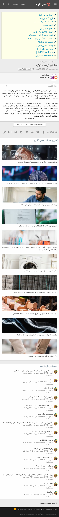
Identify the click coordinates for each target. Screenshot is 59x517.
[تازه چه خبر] (8, 4)
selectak (52, 69)
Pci (51, 379)
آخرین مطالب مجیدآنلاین (45, 140)
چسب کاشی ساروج (44, 45)
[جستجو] (3, 4)
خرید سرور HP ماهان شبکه (41, 35)
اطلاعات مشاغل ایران (43, 52)
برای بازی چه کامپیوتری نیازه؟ (42, 431)
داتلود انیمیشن (46, 28)
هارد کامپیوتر (48, 483)
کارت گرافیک (48, 388)
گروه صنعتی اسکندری (43, 22)
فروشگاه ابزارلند (46, 18)
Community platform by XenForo (38, 514)
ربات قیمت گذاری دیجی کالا (40, 39)
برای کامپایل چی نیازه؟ (45, 457)
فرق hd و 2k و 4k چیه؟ (44, 466)
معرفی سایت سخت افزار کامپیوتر (41, 396)
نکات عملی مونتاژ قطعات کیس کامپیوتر (39, 405)
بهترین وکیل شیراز (45, 49)
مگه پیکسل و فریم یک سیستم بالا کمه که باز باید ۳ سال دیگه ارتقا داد (28, 422)
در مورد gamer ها (46, 440)
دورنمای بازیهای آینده (45, 414)
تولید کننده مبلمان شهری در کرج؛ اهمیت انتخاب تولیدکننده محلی (35, 313)
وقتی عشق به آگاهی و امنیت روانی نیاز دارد (42, 356)
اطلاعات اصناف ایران (44, 55)
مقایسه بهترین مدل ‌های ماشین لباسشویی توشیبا (40, 271)
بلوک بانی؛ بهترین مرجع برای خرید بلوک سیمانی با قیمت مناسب (35, 292)
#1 (2, 86)
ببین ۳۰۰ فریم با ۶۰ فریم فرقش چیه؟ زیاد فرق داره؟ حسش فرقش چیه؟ (27, 474)
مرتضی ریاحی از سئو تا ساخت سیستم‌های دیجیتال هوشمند (37, 162)
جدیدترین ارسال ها (48, 366)
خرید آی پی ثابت (45, 15)
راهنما (30, 509)
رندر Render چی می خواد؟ (43, 448)
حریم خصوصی (39, 509)
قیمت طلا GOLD (45, 42)
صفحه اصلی (22, 509)
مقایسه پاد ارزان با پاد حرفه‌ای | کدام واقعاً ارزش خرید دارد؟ (37, 335)
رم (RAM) (49, 492)
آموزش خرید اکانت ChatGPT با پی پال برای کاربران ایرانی (38, 226)
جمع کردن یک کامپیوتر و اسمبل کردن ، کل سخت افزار (33, 371)
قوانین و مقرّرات (51, 509)
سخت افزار (49, 375)
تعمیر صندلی (47, 25)
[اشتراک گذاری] (6, 86)
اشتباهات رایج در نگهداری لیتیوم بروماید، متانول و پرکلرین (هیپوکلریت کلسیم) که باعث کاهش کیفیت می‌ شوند (29, 248)
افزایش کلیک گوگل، (25, 69)
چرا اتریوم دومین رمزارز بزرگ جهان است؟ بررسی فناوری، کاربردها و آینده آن (32, 183)
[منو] (55, 4)
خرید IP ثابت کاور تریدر (43, 32)
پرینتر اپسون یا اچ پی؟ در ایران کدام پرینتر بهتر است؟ (39, 205)
